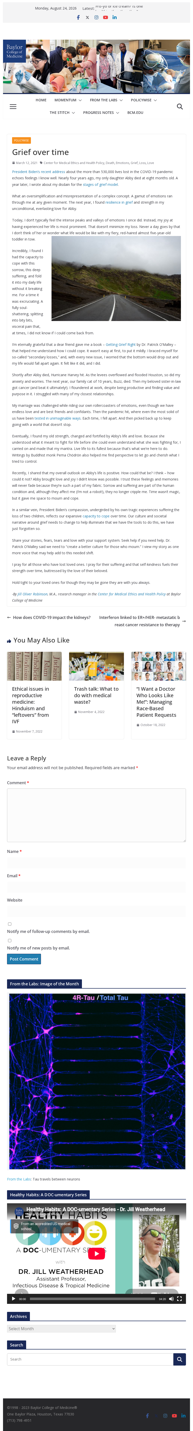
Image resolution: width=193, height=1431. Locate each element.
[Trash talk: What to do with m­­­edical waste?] (96, 655)
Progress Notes (98, 112)
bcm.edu (135, 112)
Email (14, 876)
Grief (134, 163)
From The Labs (103, 100)
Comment (18, 782)
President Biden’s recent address (38, 171)
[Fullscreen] (179, 1298)
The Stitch (60, 112)
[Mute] (171, 1298)
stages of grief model (100, 184)
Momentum (65, 100)
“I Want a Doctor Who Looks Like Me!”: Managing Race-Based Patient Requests (156, 701)
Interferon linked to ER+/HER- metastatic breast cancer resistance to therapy (139, 621)
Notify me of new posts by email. (38, 948)
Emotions (122, 163)
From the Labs (19, 1179)
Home (41, 100)
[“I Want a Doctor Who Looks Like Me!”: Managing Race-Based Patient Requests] (158, 655)
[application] (96, 1253)
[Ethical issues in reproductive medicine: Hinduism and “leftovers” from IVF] (34, 655)
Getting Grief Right (121, 344)
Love (150, 163)
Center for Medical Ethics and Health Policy (74, 163)
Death (110, 163)
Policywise (141, 100)
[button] (79, 100)
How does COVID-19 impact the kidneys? (51, 617)
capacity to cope (96, 516)
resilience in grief (119, 202)
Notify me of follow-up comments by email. (48, 931)
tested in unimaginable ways (58, 418)
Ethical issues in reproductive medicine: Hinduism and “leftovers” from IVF (30, 705)
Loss (142, 163)
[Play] (13, 1298)
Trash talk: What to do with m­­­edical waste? (96, 695)
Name (14, 851)
